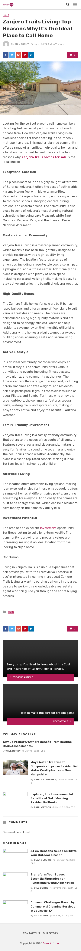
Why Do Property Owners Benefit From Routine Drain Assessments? (37, 744)
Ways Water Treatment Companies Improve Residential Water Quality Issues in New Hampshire (54, 768)
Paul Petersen (44, 779)
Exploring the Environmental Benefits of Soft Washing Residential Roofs (52, 798)
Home (6, 15)
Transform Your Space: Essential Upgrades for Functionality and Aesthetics (52, 878)
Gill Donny (22, 44)
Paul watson (42, 807)
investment (48, 528)
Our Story (50, 933)
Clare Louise (42, 860)
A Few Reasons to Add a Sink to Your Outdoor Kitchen (54, 853)
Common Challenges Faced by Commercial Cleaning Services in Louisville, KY (53, 906)
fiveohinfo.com (52, 943)
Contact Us (31, 933)
